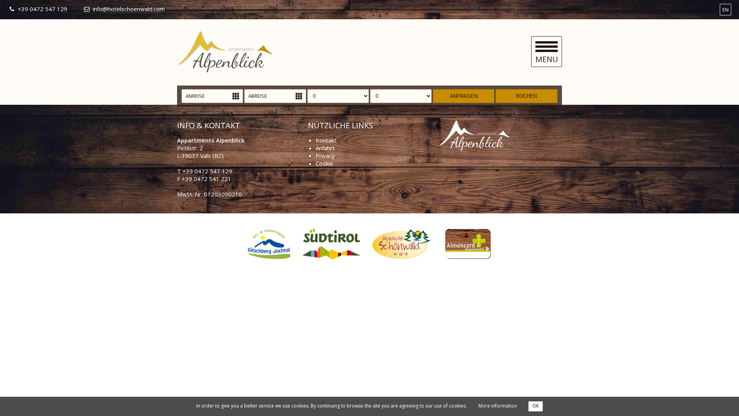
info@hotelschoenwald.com (129, 9)
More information (497, 406)
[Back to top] (716, 393)
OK (535, 406)
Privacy (325, 155)
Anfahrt (325, 148)
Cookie (324, 163)
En (725, 9)
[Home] (225, 70)
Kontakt (326, 140)
